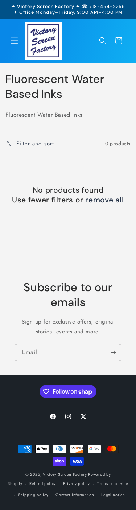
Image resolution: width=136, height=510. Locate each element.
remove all (104, 200)
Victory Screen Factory (65, 474)
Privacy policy (76, 483)
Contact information (74, 495)
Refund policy (42, 483)
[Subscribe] (113, 352)
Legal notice (113, 495)
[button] (14, 41)
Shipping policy (33, 495)
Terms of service (112, 483)
